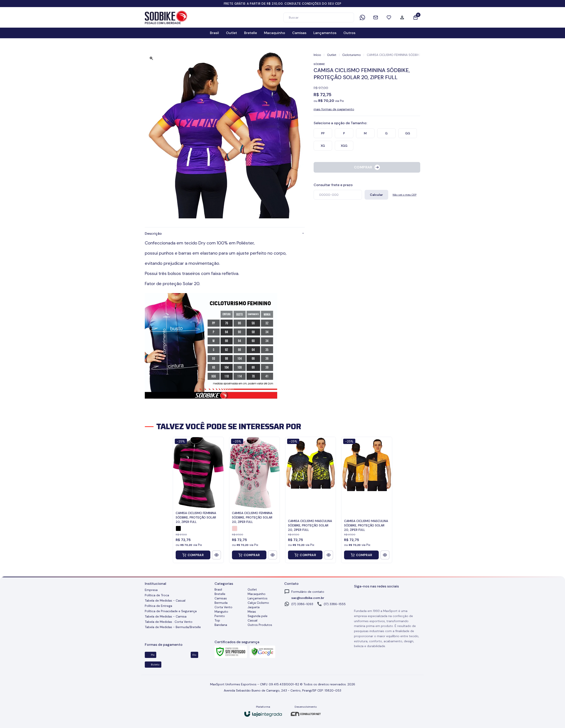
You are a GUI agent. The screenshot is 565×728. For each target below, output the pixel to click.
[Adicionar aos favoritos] (416, 70)
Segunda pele (257, 616)
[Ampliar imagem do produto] (151, 58)
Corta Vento (223, 607)
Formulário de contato (307, 592)
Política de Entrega (158, 606)
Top (217, 620)
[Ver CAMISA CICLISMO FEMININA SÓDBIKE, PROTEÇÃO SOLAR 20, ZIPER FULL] (216, 555)
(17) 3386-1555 (335, 604)
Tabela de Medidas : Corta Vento (168, 622)
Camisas (299, 32)
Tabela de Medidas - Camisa (165, 616)
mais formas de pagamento (334, 109)
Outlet (231, 32)
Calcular (376, 195)
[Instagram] (357, 597)
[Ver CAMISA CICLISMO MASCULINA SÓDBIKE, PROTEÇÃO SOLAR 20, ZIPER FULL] (328, 555)
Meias (252, 612)
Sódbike (319, 64)
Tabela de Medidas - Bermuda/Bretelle (173, 627)
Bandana (221, 625)
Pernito (220, 616)
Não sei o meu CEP (404, 194)
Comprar (196, 555)
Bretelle (250, 32)
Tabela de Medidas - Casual (165, 600)
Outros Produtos (260, 625)
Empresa (151, 590)
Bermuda (221, 603)
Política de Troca (157, 595)
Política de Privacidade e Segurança (171, 611)
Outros (349, 32)
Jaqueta (254, 607)
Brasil (214, 32)
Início (317, 55)
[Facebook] (367, 597)
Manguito (221, 612)
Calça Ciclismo (258, 603)
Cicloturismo (351, 55)
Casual (252, 620)
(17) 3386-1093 (302, 604)
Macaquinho (274, 32)
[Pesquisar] (348, 17)
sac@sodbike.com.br (307, 598)
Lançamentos (324, 32)
